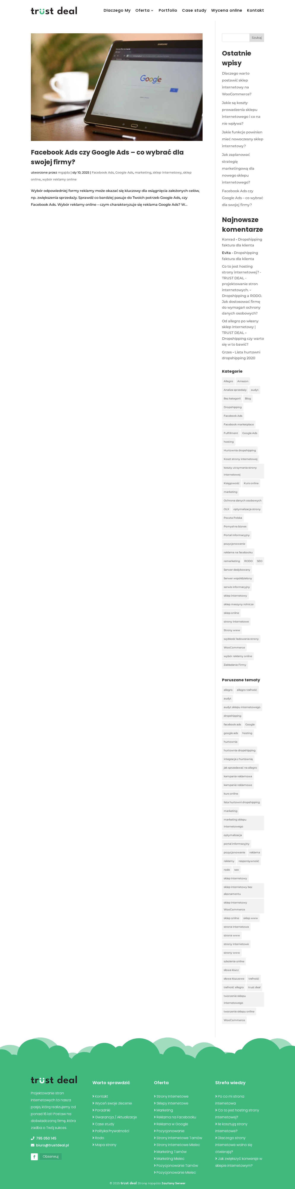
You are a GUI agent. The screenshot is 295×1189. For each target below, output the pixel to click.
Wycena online (226, 10)
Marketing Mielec (170, 1158)
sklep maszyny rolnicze (239, 604)
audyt (255, 389)
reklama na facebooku (238, 552)
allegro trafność (247, 689)
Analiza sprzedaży (235, 389)
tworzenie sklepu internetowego (235, 999)
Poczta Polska (233, 517)
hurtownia (230, 741)
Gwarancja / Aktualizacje (116, 1117)
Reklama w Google (172, 1124)
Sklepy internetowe (172, 1103)
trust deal (254, 987)
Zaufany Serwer (174, 1183)
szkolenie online (234, 961)
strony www (232, 952)
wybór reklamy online (59, 179)
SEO (259, 561)
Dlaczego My (117, 10)
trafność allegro (234, 987)
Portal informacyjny (237, 535)
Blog (248, 398)
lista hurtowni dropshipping (242, 802)
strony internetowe (236, 621)
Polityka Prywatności (112, 1130)
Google (250, 724)
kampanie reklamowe (238, 785)
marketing (143, 172)
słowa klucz (231, 970)
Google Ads (124, 172)
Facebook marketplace (239, 424)
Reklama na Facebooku (176, 1117)
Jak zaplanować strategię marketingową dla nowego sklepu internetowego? (238, 168)
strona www (232, 935)
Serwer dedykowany (237, 569)
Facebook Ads (103, 172)
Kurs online (251, 483)
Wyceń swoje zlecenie (113, 1103)
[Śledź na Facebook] (34, 1156)
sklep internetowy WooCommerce (235, 906)
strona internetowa (236, 926)
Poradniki (102, 1110)
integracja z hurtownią (238, 759)
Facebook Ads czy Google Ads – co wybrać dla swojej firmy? (242, 198)
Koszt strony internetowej (240, 459)
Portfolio (168, 10)
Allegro (228, 381)
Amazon (242, 381)
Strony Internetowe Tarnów (179, 1137)
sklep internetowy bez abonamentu (238, 890)
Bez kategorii (232, 398)
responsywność (249, 861)
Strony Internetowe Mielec (178, 1144)
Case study (194, 10)
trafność (254, 978)
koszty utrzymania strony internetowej (240, 471)
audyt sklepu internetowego (242, 707)
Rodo (99, 1137)
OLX (226, 509)
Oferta (142, 10)
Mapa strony (105, 1144)
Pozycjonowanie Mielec (176, 1172)
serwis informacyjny (237, 587)
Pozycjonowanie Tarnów (177, 1165)
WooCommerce (234, 647)
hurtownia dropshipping (239, 750)
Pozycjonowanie (170, 1130)
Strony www (232, 630)
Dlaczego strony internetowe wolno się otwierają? (233, 1144)
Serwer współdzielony (238, 578)
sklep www (250, 918)
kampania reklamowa (238, 776)
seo (236, 869)
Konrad (228, 239)
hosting (229, 441)
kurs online (231, 793)
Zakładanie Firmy (235, 664)
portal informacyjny (236, 843)
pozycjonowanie (234, 543)
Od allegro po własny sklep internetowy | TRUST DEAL (240, 327)
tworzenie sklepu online (239, 1011)
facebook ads (232, 724)
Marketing (165, 1110)
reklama (254, 852)
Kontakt (255, 10)
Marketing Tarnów (172, 1151)
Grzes (227, 352)
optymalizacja (233, 835)
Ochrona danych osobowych (243, 500)
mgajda (64, 172)
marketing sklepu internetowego (235, 823)
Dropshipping (233, 407)
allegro (228, 689)
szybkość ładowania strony (241, 638)
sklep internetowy (167, 172)
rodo (227, 869)
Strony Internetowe (173, 1096)
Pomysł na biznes (235, 526)
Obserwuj (51, 1156)
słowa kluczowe (234, 978)
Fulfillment (231, 433)
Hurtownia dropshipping (240, 450)
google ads (231, 733)
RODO (248, 561)
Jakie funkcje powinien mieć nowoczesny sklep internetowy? (242, 139)
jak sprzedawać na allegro (240, 767)
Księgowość (231, 483)
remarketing (232, 561)
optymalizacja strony (247, 509)
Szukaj (257, 38)
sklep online (231, 612)
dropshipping (232, 715)
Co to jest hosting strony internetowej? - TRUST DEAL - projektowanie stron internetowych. (241, 278)
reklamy (229, 861)
